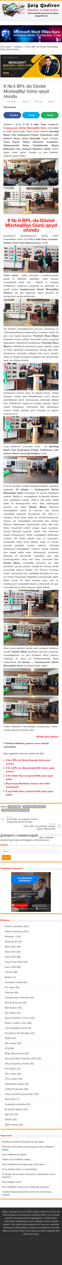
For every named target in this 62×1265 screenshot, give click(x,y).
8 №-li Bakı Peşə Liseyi (34, 807)
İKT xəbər (10, 987)
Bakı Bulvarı (11, 1007)
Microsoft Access (13, 1002)
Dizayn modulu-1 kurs (16, 1023)
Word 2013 (10, 1099)
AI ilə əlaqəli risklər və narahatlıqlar (19, 1169)
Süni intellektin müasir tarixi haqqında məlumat (25, 1187)
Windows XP (11, 941)
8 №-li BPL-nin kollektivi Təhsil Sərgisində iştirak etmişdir (22, 819)
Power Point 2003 (14, 962)
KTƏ (7, 1048)
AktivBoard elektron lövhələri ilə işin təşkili (23, 1141)
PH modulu (10, 1068)
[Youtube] (34, 1246)
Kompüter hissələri (14, 982)
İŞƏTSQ (9, 1114)
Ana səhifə (5, 46)
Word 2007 (10, 951)
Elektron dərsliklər (14, 926)
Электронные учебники (17, 997)
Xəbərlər (18, 46)
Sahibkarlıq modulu (14, 1084)
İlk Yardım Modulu (14, 1109)
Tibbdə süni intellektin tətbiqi (16, 1159)
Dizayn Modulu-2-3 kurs (17, 1018)
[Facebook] (28, 1246)
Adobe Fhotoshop (14, 931)
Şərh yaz (38, 102)
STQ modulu (11, 1079)
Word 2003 (10, 946)
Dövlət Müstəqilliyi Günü (15, 810)
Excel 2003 (10, 967)
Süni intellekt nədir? (12, 1182)
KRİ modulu (11, 1043)
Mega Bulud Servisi (14, 1053)
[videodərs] (31, 10)
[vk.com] (37, 1246)
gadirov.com (31, 743)
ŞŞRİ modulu (11, 1124)
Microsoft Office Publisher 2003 (20, 1058)
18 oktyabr (14, 807)
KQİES (8, 1038)
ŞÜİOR (8, 1119)
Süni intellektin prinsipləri (14, 1154)
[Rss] (25, 1246)
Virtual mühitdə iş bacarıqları (19, 1094)
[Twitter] (31, 1246)
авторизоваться (41, 840)
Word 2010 (10, 957)
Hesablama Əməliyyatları (17, 1033)
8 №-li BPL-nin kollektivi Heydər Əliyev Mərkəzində (39, 826)
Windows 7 (10, 936)
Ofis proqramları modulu (17, 1063)
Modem (8, 977)
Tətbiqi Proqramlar (14, 1089)
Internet (9, 972)
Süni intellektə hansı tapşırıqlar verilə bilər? (23, 1164)
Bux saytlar (10, 1012)
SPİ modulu (10, 1073)
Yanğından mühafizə (15, 1104)
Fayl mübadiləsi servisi (16, 1028)
